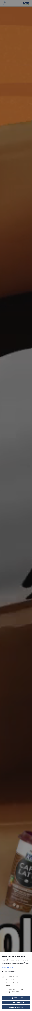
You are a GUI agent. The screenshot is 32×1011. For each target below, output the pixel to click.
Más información (7, 967)
